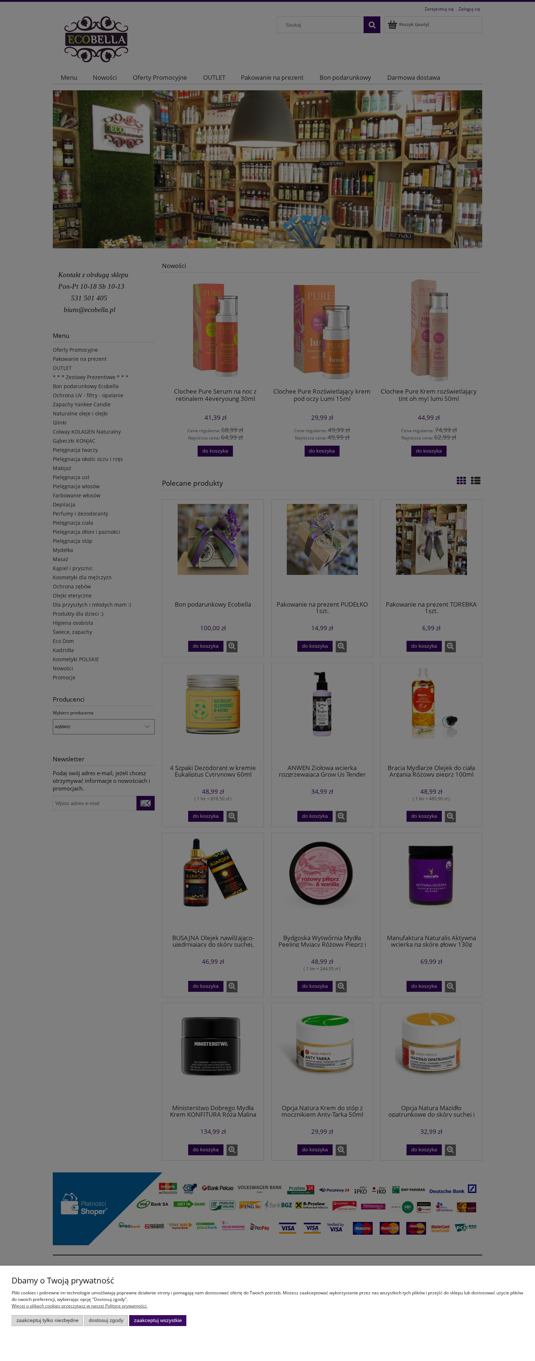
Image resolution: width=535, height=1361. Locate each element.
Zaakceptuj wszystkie (158, 1320)
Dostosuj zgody (106, 1320)
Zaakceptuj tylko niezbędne (47, 1320)
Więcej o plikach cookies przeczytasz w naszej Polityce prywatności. (79, 1306)
